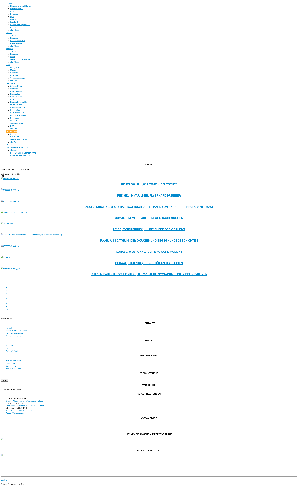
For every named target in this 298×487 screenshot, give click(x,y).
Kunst (8, 64)
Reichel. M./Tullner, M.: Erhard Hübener (149, 195)
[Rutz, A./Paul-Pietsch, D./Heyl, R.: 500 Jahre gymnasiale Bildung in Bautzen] (10, 268)
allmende (14, 150)
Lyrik (12, 16)
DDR (12, 126)
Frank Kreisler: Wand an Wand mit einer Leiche (25, 405)
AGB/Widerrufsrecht (14, 360)
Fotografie (14, 67)
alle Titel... (14, 30)
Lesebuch (14, 22)
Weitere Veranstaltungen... (16, 413)
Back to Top (6, 480)
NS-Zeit (13, 120)
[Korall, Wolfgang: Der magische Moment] (10, 246)
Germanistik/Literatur (18, 139)
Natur (12, 56)
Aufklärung (14, 99)
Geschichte (10, 83)
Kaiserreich (15, 110)
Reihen (9, 144)
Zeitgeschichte (16, 86)
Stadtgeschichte (17, 96)
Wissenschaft (11, 131)
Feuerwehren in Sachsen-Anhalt (23, 152)
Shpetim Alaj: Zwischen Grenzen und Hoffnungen (26, 401)
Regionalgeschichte (18, 102)
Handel (9, 328)
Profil (8, 348)
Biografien (14, 118)
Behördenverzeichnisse (20, 155)
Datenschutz (11, 365)
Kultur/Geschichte (17, 40)
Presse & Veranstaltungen (16, 330)
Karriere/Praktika (12, 351)
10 (7, 309)
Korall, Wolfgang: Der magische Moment (149, 252)
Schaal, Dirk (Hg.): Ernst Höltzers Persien (149, 263)
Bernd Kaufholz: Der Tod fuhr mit (19, 410)
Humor (13, 19)
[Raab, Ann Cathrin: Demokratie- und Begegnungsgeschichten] (31, 234)
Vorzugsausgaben (17, 78)
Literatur (9, 3)
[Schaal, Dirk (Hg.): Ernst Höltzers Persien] (5, 257)
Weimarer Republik (18, 115)
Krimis (12, 11)
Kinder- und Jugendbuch (20, 24)
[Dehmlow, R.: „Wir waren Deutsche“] (10, 178)
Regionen (14, 38)
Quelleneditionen (17, 123)
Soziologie (14, 134)
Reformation (15, 94)
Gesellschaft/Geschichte (20, 59)
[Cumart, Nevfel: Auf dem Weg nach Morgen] (14, 212)
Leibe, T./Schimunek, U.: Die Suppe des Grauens (149, 229)
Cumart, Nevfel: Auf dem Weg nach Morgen (149, 218)
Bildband (9, 48)
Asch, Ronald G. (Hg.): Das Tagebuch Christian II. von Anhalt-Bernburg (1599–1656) (149, 207)
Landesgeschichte (17, 107)
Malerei (13, 70)
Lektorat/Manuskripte (14, 333)
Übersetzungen (16, 8)
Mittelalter (14, 88)
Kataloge (14, 75)
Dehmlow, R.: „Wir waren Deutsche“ (149, 184)
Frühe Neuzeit (16, 104)
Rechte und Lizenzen (14, 336)
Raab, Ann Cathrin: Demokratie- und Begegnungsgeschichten (149, 240)
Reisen (9, 32)
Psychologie (15, 136)
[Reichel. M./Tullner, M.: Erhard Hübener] (10, 189)
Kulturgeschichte (17, 112)
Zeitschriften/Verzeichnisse (17, 147)
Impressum (10, 363)
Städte (13, 35)
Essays (13, 27)
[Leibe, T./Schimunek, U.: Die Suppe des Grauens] (7, 223)
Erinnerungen (16, 14)
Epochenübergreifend (19, 91)
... (6, 295)
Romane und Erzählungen (21, 6)
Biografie (14, 72)
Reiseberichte (16, 43)
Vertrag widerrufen (13, 368)
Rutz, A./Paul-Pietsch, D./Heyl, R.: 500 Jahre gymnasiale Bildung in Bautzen (149, 274)
